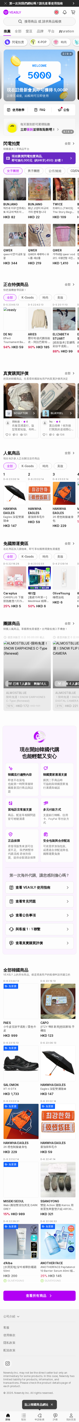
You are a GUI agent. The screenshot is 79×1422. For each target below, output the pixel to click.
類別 (23, 1419)
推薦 (7, 31)
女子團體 (13, 171)
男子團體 (34, 171)
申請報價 (39, 1419)
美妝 (60, 297)
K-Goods (27, 297)
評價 (55, 1419)
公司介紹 (9, 1316)
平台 (51, 31)
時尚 (45, 297)
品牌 (40, 31)
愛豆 (29, 31)
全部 (18, 31)
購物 (7, 1419)
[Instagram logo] (7, 1363)
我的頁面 (71, 1419)
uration (66, 31)
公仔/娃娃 (55, 171)
